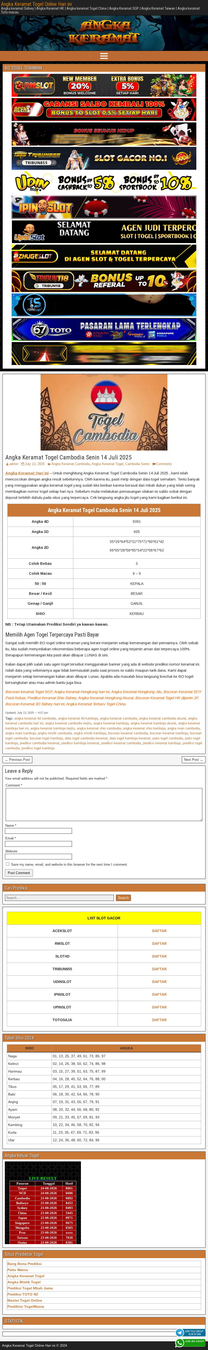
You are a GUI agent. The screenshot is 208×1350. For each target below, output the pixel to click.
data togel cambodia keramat (86, 738)
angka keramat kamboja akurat (153, 723)
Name (10, 825)
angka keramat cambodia (118, 718)
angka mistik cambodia (55, 733)
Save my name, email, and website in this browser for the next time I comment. (69, 864)
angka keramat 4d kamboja (78, 718)
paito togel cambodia (167, 738)
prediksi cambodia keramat (39, 743)
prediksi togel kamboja (38, 748)
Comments (164, 464)
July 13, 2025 (35, 464)
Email (10, 838)
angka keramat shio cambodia (99, 728)
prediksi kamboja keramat (80, 743)
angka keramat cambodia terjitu (68, 723)
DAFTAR (159, 931)
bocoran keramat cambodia (128, 733)
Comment (14, 785)
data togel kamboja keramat (130, 738)
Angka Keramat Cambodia (70, 464)
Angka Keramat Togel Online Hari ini (36, 4)
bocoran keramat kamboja (169, 733)
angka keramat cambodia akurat (162, 718)
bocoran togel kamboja (46, 738)
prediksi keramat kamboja (162, 743)
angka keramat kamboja (111, 723)
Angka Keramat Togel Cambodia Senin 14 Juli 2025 (68, 457)
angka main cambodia (183, 728)
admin (13, 464)
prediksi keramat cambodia (121, 743)
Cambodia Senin (137, 464)
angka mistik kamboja (90, 733)
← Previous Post (17, 760)
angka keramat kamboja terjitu (52, 728)
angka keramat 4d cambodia (35, 718)
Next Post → (193, 760)
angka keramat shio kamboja (144, 728)
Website (11, 851)
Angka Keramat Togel (107, 464)
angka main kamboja (20, 733)
